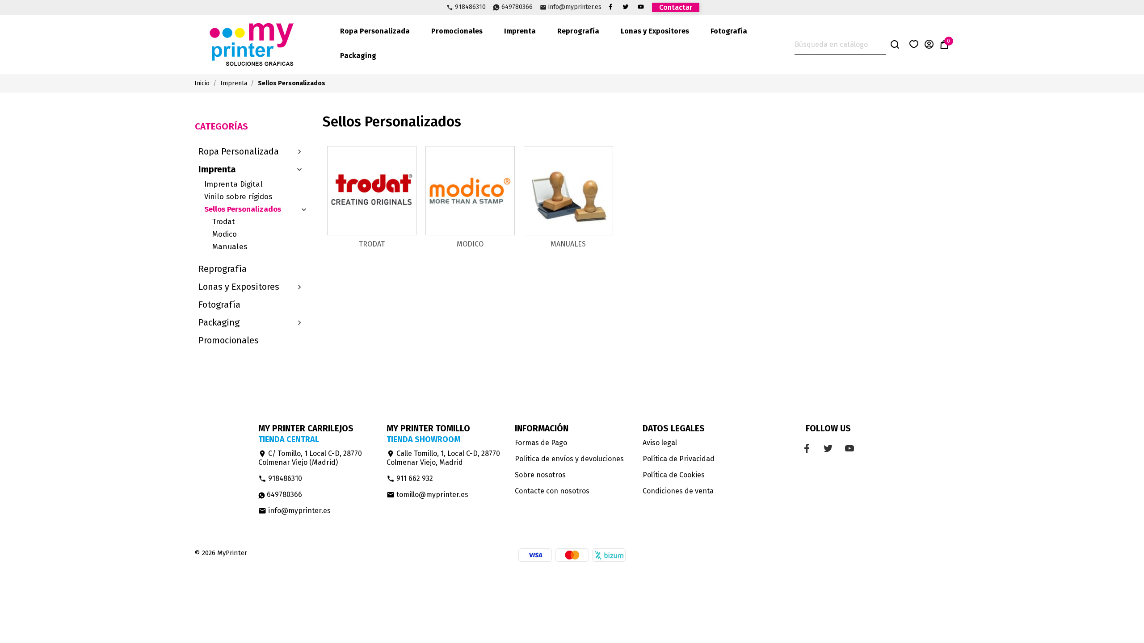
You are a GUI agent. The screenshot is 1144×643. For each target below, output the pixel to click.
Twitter (625, 7)
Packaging (358, 55)
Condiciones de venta (678, 491)
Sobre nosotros (540, 475)
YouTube (641, 7)
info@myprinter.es (574, 7)
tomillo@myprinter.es (427, 494)
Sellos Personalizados (242, 209)
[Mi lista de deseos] (913, 46)
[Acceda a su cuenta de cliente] (929, 46)
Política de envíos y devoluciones (569, 459)
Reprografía (578, 31)
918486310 (470, 7)
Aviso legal (660, 442)
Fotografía (729, 31)
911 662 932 (410, 478)
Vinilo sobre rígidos (238, 196)
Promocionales (457, 31)
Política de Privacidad (679, 459)
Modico (224, 234)
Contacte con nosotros (552, 491)
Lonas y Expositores (655, 31)
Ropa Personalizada (375, 31)
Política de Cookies (674, 475)
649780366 (517, 7)
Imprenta (520, 31)
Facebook (610, 7)
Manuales (229, 246)
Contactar (675, 7)
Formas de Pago (541, 442)
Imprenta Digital (233, 184)
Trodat (223, 221)
